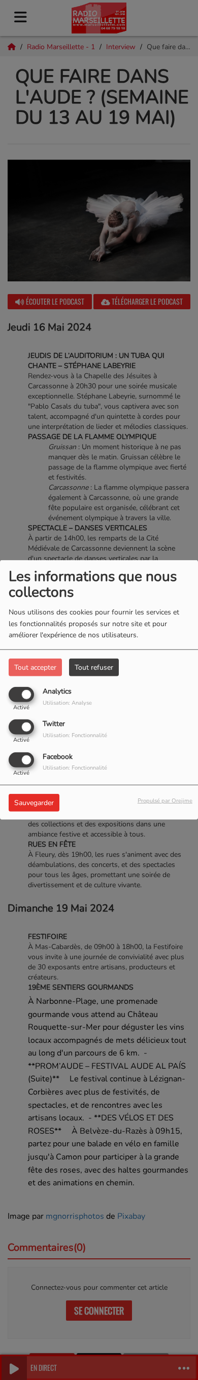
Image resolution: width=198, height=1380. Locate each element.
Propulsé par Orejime (165, 800)
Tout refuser (94, 667)
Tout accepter (35, 667)
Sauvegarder (34, 802)
